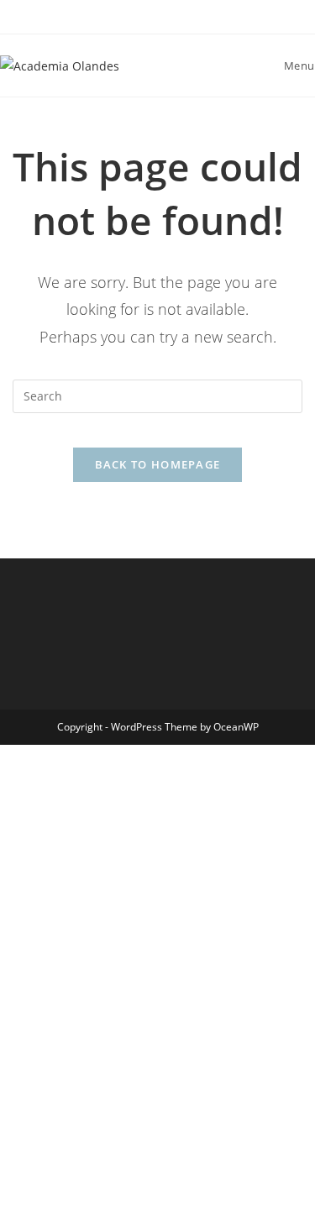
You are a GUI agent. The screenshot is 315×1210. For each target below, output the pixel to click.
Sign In (138, 1178)
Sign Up (95, 1178)
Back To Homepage (158, 464)
